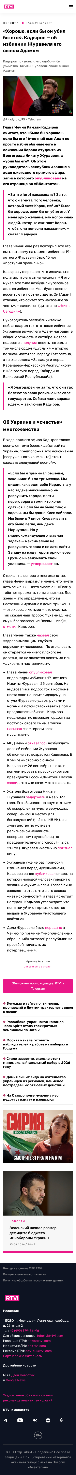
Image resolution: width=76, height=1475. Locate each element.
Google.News (16, 1380)
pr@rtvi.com (37, 1346)
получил (29, 342)
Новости (11, 23)
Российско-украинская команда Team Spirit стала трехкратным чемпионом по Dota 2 (33, 1026)
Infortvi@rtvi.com (50, 1336)
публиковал (45, 873)
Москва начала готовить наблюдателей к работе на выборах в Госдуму (35, 1044)
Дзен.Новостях (23, 1375)
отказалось (37, 743)
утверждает (42, 564)
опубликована (48, 178)
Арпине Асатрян (38, 961)
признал (65, 848)
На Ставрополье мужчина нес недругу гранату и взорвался (31, 1097)
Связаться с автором (38, 966)
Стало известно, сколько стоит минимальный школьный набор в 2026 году (36, 1063)
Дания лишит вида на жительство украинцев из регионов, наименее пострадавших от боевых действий (34, 1081)
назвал (43, 635)
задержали (35, 797)
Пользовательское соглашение (24, 1274)
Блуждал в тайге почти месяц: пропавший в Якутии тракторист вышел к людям (38, 1007)
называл (14, 729)
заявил (13, 783)
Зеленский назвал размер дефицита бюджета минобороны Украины (33, 1233)
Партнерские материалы (22, 1356)
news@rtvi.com (39, 1341)
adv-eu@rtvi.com (39, 1351)
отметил (10, 626)
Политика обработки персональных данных (33, 1280)
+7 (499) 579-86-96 (24, 1331)
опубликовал (40, 672)
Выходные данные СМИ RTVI (22, 1268)
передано (53, 927)
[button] (71, 6)
